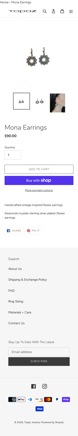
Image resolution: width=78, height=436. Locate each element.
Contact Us (16, 323)
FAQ (11, 290)
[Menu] (71, 11)
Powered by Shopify (52, 422)
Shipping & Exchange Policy (27, 279)
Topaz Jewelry (32, 422)
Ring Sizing (15, 301)
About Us (15, 269)
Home (4, 2)
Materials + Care (19, 312)
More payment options (39, 190)
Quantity (10, 147)
